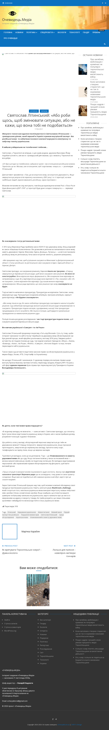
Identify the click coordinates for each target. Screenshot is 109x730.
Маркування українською (27, 512)
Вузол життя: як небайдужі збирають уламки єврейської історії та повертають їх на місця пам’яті (38, 591)
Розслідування (46, 649)
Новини (19, 32)
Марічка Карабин (31, 531)
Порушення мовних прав (30, 515)
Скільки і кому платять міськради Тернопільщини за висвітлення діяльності (93, 161)
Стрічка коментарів (12, 627)
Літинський (12, 512)
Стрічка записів (10, 623)
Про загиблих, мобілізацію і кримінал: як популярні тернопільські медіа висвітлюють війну (97, 68)
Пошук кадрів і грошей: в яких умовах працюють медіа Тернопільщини (93, 152)
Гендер (86, 32)
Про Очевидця (10, 38)
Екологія (62, 32)
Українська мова (22, 517)
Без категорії (45, 620)
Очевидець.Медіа (17, 19)
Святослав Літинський (49, 515)
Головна (8, 32)
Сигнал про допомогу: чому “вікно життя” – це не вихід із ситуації (13, 595)
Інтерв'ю (33, 111)
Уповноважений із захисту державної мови (46, 517)
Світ (41, 652)
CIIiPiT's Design (76, 725)
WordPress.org (10, 631)
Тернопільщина (46, 656)
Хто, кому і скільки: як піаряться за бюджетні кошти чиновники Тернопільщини (93, 170)
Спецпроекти (46, 32)
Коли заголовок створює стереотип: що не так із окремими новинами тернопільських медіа (98, 91)
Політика (30, 32)
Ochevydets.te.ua (63, 725)
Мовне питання (43, 512)
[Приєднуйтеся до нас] (105, 3)
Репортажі (44, 645)
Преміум (97, 32)
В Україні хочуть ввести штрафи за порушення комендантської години (63, 595)
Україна (44, 111)
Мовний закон (56, 512)
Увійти (7, 620)
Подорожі (44, 638)
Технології (74, 32)
